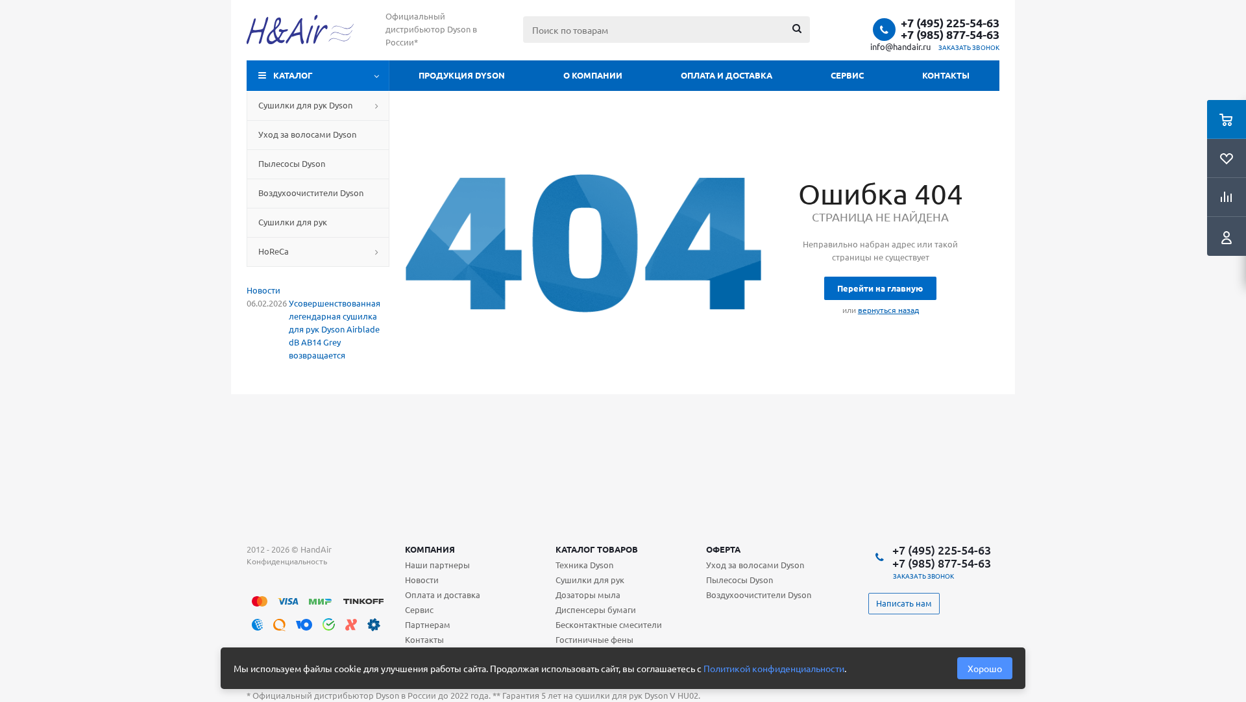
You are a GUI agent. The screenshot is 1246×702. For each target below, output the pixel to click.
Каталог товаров (597, 549)
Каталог (293, 75)
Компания (430, 549)
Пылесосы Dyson (739, 579)
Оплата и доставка (726, 75)
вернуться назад (888, 310)
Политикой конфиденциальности (773, 668)
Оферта (723, 549)
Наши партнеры (437, 564)
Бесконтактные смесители (609, 624)
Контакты (946, 75)
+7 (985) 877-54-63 (950, 34)
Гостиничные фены (594, 639)
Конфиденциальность (287, 561)
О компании (592, 75)
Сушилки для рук (590, 579)
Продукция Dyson (462, 75)
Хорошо (985, 668)
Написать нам (904, 602)
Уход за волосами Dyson (755, 564)
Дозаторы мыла (588, 594)
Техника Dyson (584, 564)
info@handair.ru (900, 46)
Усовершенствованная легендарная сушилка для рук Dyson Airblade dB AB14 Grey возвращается (334, 328)
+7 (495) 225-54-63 (950, 23)
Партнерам (427, 624)
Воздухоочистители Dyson (758, 594)
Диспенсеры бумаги (596, 609)
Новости (263, 289)
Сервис (847, 75)
